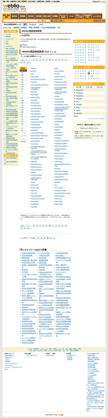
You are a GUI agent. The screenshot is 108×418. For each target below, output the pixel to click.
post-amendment (36, 108)
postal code (34, 185)
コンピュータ (9, 39)
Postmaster (58, 118)
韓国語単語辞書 (44, 326)
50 (51, 238)
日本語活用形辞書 (62, 253)
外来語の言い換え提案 (29, 260)
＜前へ (22, 59)
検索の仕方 (8, 357)
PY (22, 128)
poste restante (59, 71)
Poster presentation (61, 85)
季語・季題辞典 (61, 265)
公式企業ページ (71, 355)
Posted (57, 74)
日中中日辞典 (31, 1)
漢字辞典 (59, 274)
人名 (63, 350)
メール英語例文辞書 (45, 305)
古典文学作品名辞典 (45, 265)
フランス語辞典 (92, 369)
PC (22, 77)
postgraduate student (61, 104)
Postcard (34, 193)
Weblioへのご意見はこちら (89, 128)
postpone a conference (62, 140)
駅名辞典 (42, 267)
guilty (78, 110)
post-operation (35, 141)
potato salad (58, 201)
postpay (57, 129)
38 (43, 59)
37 (40, 59)
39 (46, 59)
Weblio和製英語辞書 (45, 303)
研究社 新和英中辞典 (46, 281)
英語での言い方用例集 (63, 284)
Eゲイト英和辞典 (27, 291)
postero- (57, 96)
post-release (35, 144)
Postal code (34, 187)
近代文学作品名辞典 (62, 267)
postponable (58, 135)
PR (22, 112)
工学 (7, 41)
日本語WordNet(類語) (63, 277)
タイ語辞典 (91, 373)
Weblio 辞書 (7, 27)
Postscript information (61, 171)
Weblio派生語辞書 (62, 302)
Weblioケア (91, 379)
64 (24, 62)
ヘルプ (103, 1)
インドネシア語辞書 (28, 338)
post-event (34, 130)
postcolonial (34, 201)
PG (22, 86)
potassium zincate (60, 190)
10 (38, 238)
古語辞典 (47, 1)
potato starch (59, 204)
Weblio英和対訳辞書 (63, 317)
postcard (33, 190)
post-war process (36, 167)
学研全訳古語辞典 (28, 343)
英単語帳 (39, 16)
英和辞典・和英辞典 (20, 27)
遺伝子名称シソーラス (46, 300)
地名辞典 (25, 269)
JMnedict (25, 307)
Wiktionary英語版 (44, 314)
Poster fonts (58, 79)
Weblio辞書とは (9, 355)
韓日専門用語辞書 (62, 329)
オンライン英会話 (63, 16)
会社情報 (69, 357)
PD (22, 79)
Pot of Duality (59, 187)
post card (34, 82)
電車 (50, 348)
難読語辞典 (25, 258)
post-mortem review (37, 138)
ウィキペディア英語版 (63, 319)
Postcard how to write (37, 198)
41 (53, 59)
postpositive (58, 161)
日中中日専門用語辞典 (46, 319)
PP (22, 107)
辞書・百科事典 (34, 27)
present (79, 113)
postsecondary (59, 176)
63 (21, 62)
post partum (34, 94)
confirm (79, 104)
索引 (25, 24)
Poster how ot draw (61, 82)
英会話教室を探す (87, 16)
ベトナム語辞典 (92, 375)
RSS (62, 414)
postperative (58, 132)
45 (65, 59)
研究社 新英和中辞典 (29, 288)
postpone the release (61, 153)
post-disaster (35, 119)
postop (57, 124)
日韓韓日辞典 (40, 1)
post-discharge (35, 124)
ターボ (71, 16)
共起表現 (31, 16)
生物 (56, 350)
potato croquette (60, 196)
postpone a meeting (61, 146)
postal (33, 182)
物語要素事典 (43, 260)
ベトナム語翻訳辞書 (28, 340)
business (79, 96)
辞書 (4, 1)
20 (41, 238)
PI (22, 91)
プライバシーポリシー (11, 363)
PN (22, 103)
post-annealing (35, 111)
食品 (59, 350)
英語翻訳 (55, 16)
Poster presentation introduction (61, 88)
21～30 (99, 87)
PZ (22, 130)
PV (22, 121)
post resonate (35, 97)
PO (22, 105)
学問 (7, 43)
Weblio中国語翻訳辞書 (63, 321)
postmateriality (59, 121)
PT (22, 116)
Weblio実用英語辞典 (45, 284)
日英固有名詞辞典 (62, 300)
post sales (34, 100)
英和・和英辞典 (22, 1)
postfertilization (59, 101)
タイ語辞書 (59, 331)
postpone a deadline (61, 143)
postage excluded (36, 175)
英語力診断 (47, 16)
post (32, 74)
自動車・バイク (57, 348)
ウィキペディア (61, 272)
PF (22, 84)
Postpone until (59, 156)
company (79, 93)
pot (56, 185)
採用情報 (69, 359)
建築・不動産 (73, 348)
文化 (30, 350)
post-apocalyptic (36, 114)
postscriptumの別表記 (61, 174)
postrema (58, 168)
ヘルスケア (9, 46)
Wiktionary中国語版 (62, 326)
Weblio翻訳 (91, 361)
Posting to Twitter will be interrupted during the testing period (62, 108)
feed (77, 107)
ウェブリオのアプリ (31, 355)
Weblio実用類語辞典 (45, 277)
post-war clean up (36, 164)
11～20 (89, 87)
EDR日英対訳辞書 (28, 305)
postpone (57, 138)
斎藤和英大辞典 (27, 321)
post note (34, 92)
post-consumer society (38, 116)
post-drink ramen (36, 127)
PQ (22, 110)
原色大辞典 (42, 258)
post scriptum (35, 103)
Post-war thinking (36, 169)
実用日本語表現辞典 (28, 253)
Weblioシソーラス (45, 279)
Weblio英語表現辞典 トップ (12, 24)
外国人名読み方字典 (28, 262)
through (79, 98)
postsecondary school (61, 179)
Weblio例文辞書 (27, 326)
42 (56, 59)
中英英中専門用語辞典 (63, 324)
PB (22, 75)
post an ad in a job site (38, 79)
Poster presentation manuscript (61, 92)
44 (62, 59)
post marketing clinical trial (39, 85)
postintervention (60, 113)
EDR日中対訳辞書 (28, 328)
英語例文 (14, 16)
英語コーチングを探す (79, 16)
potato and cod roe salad (62, 193)
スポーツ (50, 350)
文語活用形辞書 (27, 255)
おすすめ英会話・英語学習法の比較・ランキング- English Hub (95, 408)
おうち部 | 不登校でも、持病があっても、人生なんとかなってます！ (95, 402)
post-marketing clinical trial (39, 135)
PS (22, 114)
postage (33, 172)
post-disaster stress (37, 122)
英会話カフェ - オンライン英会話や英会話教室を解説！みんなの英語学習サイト (95, 396)
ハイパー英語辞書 (28, 293)
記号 (92, 76)
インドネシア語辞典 (93, 371)
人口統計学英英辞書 (28, 324)
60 (54, 238)
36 (37, 59)
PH (22, 89)
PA (22, 72)
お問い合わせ (50, 355)
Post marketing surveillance (35, 88)
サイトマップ (9, 365)
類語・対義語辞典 (12, 1)
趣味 (46, 350)
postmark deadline (60, 116)
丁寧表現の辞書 (44, 255)
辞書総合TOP (96, 1)
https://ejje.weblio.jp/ (29, 47)
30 (44, 238)
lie (77, 116)
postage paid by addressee (36, 178)
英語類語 (22, 16)
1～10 (78, 87)
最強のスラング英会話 (46, 307)
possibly (33, 68)
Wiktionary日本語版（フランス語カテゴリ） (45, 336)
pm (77, 101)
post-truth (34, 161)
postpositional (59, 158)
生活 (34, 350)
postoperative (59, 127)
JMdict (41, 286)
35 (34, 59)
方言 (67, 350)
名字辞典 (25, 272)
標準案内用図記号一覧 (63, 258)
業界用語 (8, 36)
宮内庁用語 (59, 255)
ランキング (32, 24)
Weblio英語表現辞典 (48, 27)
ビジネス (8, 34)
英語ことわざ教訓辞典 (63, 291)
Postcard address (36, 196)
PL (22, 98)
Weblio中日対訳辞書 (28, 331)
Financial (79, 90)
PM (22, 100)
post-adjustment (36, 105)
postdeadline (35, 204)
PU (22, 119)
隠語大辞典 (42, 262)
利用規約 (7, 361)
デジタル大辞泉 (44, 253)
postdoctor (34, 207)
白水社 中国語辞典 (45, 317)
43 (59, 59)
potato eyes (58, 198)
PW (22, 123)
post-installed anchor (37, 133)
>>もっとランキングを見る (96, 118)
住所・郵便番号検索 (62, 269)
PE (22, 82)
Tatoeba (41, 293)
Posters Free (59, 99)
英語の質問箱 (91, 381)
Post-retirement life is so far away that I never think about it (39, 152)
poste (56, 68)
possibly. (33, 71)
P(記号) (23, 141)
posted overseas (60, 76)
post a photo (35, 76)
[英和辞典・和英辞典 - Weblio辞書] (11, 7)
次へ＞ (29, 62)
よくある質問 (97, 131)
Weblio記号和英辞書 (28, 309)
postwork (57, 182)
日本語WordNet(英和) (63, 298)
